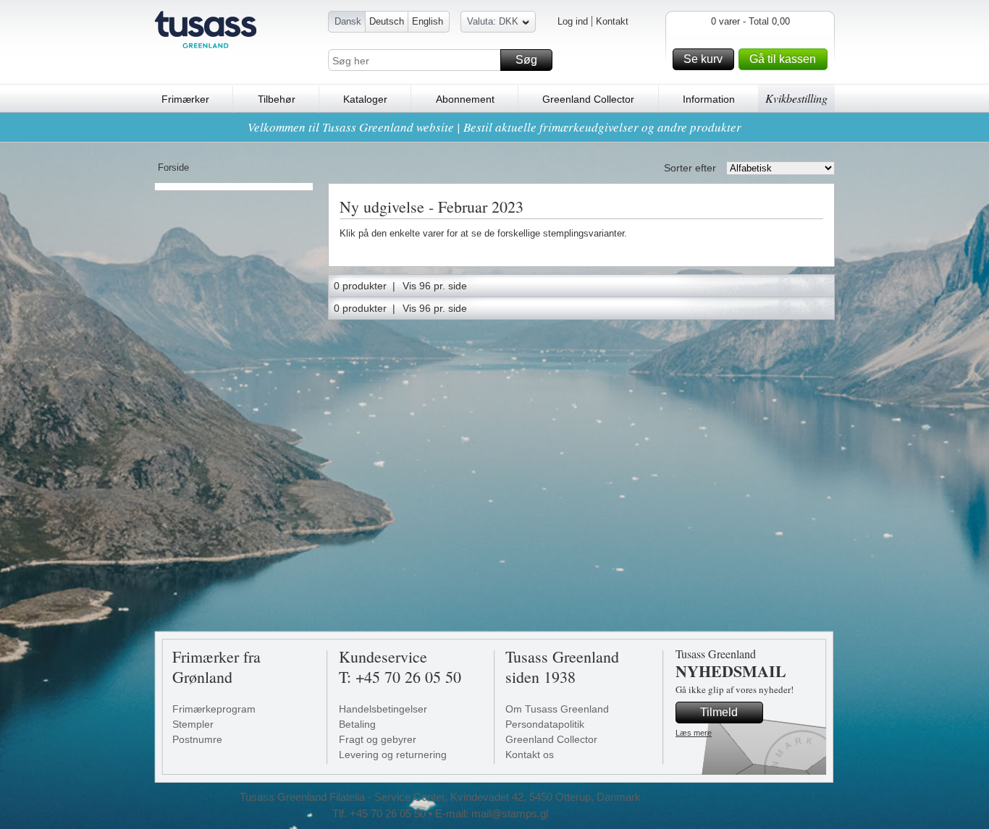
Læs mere (694, 732)
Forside (173, 167)
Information (709, 99)
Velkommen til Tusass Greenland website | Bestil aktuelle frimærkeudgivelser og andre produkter (494, 127)
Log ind (572, 21)
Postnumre (197, 739)
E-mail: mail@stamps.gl (491, 813)
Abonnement (465, 99)
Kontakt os (529, 754)
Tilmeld (719, 712)
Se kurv (703, 59)
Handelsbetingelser (383, 709)
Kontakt (612, 21)
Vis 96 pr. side (435, 286)
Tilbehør (276, 99)
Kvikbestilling (796, 98)
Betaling (357, 724)
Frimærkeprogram (214, 709)
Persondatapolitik (544, 724)
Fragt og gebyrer (377, 739)
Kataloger (365, 99)
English (427, 21)
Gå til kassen (782, 59)
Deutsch (386, 21)
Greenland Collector (588, 99)
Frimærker (185, 99)
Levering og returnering (393, 754)
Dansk (347, 21)
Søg (526, 60)
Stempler (193, 724)
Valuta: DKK (492, 21)
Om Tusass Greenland (557, 709)
